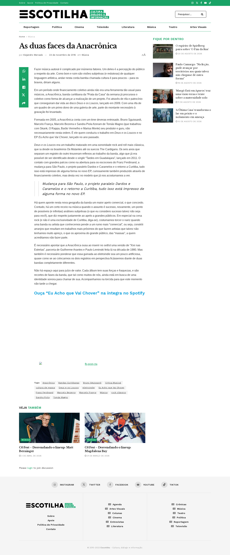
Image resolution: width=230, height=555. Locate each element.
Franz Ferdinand (44, 392)
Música (151, 27)
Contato (64, 3)
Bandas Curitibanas (68, 383)
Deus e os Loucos (69, 387)
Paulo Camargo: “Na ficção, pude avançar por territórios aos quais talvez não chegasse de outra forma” (192, 71)
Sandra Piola (43, 397)
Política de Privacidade (46, 3)
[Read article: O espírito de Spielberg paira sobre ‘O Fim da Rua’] (163, 51)
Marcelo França (87, 392)
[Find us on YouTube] (205, 3)
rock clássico (118, 392)
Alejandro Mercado (33, 55)
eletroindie (89, 387)
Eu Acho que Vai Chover (111, 387)
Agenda (117, 504)
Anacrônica (49, 383)
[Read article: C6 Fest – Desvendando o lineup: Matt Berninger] (49, 428)
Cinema (79, 27)
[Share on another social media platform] (23, 103)
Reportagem (31, 27)
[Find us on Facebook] (201, 3)
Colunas (117, 513)
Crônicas (181, 504)
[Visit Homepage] (64, 14)
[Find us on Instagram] (192, 3)
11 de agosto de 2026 (189, 102)
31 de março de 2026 (97, 456)
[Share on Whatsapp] (23, 71)
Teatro (173, 27)
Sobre (22, 3)
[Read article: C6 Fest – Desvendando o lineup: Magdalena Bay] (115, 428)
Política (57, 27)
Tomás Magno (60, 397)
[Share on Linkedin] (23, 79)
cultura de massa (45, 387)
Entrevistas (117, 522)
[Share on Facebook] (23, 87)
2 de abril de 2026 (31, 456)
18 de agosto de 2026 (189, 83)
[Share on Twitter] (23, 95)
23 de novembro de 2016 (62, 55)
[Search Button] (202, 14)
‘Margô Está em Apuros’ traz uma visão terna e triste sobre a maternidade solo (193, 94)
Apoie (30, 3)
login (30, 468)
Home (22, 36)
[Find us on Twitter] (197, 3)
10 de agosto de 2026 (189, 121)
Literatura (128, 27)
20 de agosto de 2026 (189, 53)
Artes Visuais (198, 27)
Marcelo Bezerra (66, 392)
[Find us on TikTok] (210, 3)
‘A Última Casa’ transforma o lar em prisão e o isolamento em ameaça (193, 113)
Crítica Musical (113, 383)
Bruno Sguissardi (92, 383)
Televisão (103, 27)
